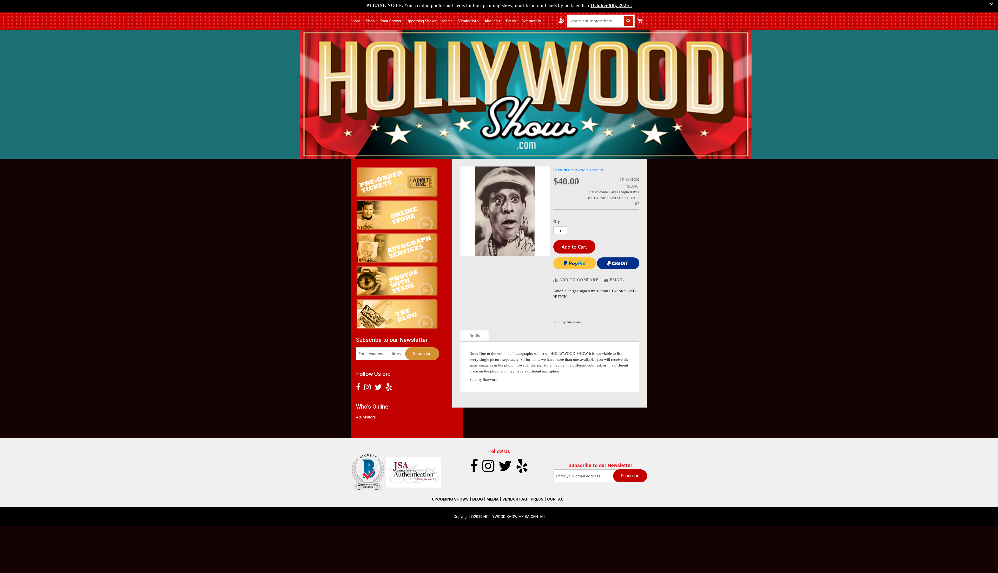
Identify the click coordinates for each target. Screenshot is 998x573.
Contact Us (531, 21)
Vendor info (468, 21)
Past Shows (390, 21)
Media (447, 21)
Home (355, 21)
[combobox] (601, 21)
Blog (477, 499)
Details (474, 336)
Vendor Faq (514, 499)
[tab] (474, 335)
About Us (492, 21)
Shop (370, 21)
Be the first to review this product (578, 170)
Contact (556, 499)
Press (511, 21)
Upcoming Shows (422, 21)
